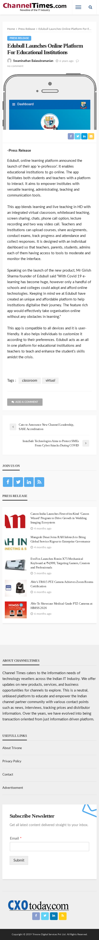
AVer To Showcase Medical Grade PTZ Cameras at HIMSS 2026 (61, 606)
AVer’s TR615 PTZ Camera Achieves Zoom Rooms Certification (62, 584)
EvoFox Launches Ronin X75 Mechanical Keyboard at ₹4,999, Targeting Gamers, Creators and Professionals (60, 563)
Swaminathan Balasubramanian (33, 60)
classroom (29, 380)
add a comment (26, 402)
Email (16, 838)
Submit (18, 860)
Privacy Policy (11, 761)
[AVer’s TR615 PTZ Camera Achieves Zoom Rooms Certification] (16, 588)
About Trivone (12, 748)
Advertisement (12, 788)
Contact (7, 774)
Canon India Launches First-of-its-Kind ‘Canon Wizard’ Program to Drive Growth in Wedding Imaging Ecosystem (60, 518)
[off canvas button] (78, 7)
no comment (15, 66)
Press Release (19, 38)
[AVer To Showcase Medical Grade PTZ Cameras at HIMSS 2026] (16, 609)
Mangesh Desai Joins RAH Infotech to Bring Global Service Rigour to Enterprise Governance (60, 539)
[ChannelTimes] (35, 7)
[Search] (90, 7)
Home (11, 28)
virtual (50, 380)
